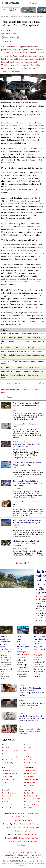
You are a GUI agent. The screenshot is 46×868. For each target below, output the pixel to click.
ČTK (8, 31)
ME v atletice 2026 (8, 779)
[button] (23, 87)
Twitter (16, 853)
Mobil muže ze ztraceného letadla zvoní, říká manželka (22, 371)
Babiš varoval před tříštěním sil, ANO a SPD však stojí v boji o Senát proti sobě (39, 644)
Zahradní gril (19, 831)
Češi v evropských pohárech (22, 820)
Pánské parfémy (22, 845)
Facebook (9, 853)
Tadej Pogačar (29, 757)
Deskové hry (12, 841)
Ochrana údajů (35, 855)
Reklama (24, 853)
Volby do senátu (7, 760)
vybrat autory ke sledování (8, 33)
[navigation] (2, 3)
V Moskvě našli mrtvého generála (26, 423)
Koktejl (15, 527)
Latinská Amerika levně (9, 805)
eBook (6, 37)
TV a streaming (17, 488)
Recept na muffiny (30, 773)
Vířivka (27, 831)
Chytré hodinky (31, 841)
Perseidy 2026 (16, 817)
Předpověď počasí (33, 813)
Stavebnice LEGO (11, 838)
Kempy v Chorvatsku (9, 793)
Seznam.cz (33, 3)
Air (30, 389)
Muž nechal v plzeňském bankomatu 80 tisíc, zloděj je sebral (27, 463)
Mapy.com (21, 813)
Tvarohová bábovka (31, 779)
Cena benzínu (28, 817)
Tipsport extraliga (7, 776)
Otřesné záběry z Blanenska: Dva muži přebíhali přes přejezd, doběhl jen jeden (23, 645)
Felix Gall (27, 760)
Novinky (3, 31)
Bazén (16, 824)
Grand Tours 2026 (30, 763)
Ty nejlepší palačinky (31, 770)
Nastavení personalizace (29, 857)
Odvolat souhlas (13, 857)
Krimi (14, 467)
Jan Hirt (27, 754)
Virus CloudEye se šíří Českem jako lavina (27, 502)
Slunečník (9, 827)
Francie (36, 389)
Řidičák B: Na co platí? (32, 802)
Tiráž (36, 853)
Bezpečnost (16, 507)
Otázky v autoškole (30, 805)
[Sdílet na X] (44, 383)
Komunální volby (7, 763)
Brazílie (3, 392)
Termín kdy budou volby (10, 757)
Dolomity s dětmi (7, 808)
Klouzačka (17, 827)
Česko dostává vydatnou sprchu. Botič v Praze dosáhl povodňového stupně (27, 404)
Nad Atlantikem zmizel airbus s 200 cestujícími (18, 347)
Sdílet (14, 37)
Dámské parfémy (24, 838)
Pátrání (24, 389)
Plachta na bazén (26, 824)
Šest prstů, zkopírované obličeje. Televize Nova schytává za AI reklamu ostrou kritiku (28, 483)
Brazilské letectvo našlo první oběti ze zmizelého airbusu (22, 334)
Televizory (21, 841)
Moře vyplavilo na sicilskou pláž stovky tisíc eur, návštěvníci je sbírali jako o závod (28, 522)
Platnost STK (28, 808)
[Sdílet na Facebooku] (40, 383)
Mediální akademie (11, 855)
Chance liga (6, 770)
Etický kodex (23, 855)
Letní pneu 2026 (29, 793)
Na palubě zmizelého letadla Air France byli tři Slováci (21, 367)
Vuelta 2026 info (29, 748)
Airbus (18, 389)
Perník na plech (29, 785)
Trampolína (37, 824)
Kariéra (30, 853)
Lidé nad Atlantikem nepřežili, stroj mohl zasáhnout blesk (22, 351)
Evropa (15, 426)
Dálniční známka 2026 (31, 796)
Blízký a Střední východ (20, 548)
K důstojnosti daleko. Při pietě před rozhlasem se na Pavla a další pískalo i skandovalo (27, 444)
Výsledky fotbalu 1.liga (9, 773)
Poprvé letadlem (7, 796)
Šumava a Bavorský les (10, 799)
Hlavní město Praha (19, 449)
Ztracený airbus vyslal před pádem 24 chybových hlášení (22, 337)
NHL (3, 785)
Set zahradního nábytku (31, 827)
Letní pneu (35, 838)
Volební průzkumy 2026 (10, 751)
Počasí (15, 410)
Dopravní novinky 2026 (32, 799)
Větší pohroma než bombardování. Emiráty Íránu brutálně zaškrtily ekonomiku (26, 543)
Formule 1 (5, 782)
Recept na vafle (29, 782)
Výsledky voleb (7, 754)
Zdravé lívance (29, 776)
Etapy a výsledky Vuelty (32, 751)
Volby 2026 (5, 748)
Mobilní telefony (30, 834)
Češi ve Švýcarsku (8, 802)
